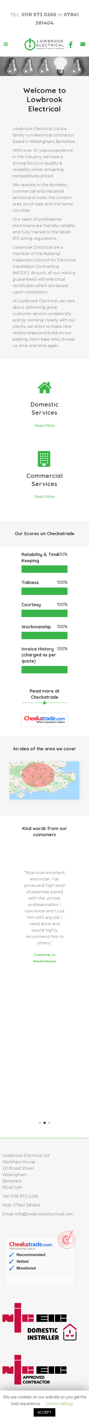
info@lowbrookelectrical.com (44, 1214)
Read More (45, 425)
